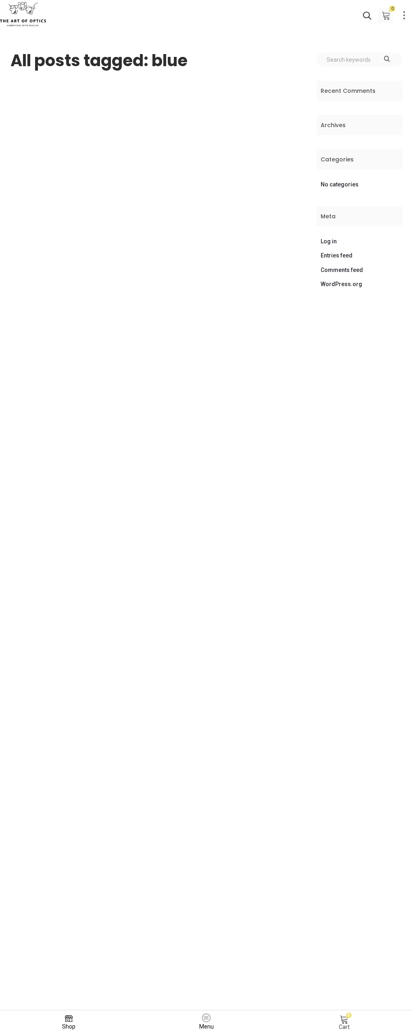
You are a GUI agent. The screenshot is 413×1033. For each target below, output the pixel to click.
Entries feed (337, 255)
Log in (329, 241)
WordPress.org (341, 284)
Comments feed (342, 270)
